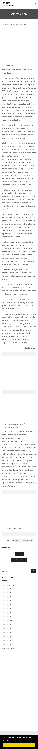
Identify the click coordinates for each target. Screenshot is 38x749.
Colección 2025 (7, 640)
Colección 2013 (6, 600)
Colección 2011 (6, 592)
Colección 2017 (6, 608)
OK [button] (19, 745)
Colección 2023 (7, 632)
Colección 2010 (6, 588)
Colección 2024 (7, 636)
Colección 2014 (7, 604)
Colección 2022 (7, 628)
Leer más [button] (6, 740)
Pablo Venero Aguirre (19, 560)
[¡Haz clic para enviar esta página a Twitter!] (14, 547)
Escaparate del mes (8, 648)
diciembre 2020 (27, 540)
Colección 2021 (6, 624)
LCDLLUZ (6, 3)
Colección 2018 (6, 612)
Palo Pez (19, 554)
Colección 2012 (6, 596)
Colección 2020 (8, 24)
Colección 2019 (6, 616)
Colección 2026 (7, 644)
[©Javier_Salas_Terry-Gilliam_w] (19, 45)
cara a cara (15, 540)
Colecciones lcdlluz (20, 24)
